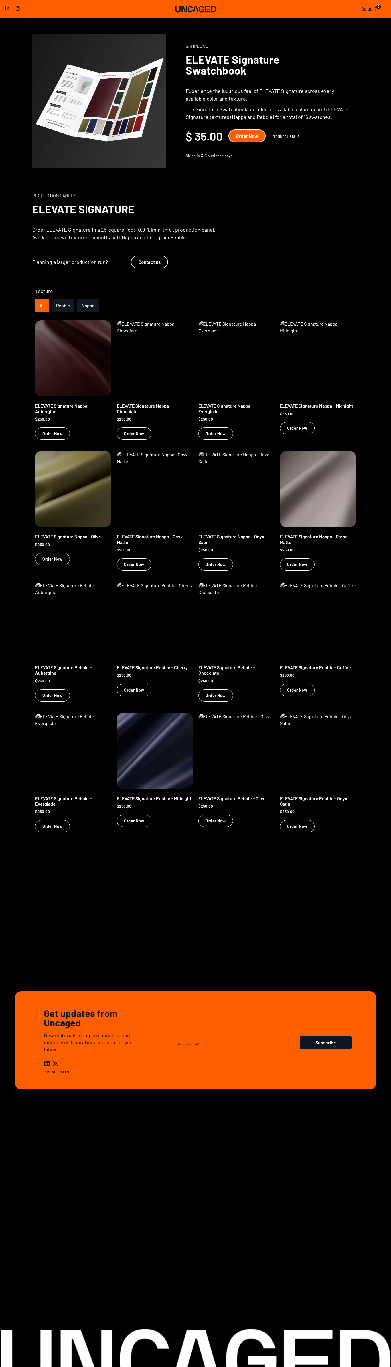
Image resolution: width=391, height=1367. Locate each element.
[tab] (42, 305)
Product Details (285, 136)
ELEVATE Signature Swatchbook (232, 65)
